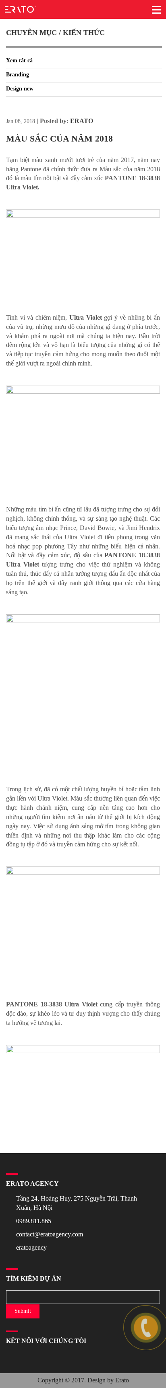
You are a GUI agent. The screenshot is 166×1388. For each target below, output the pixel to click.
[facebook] (7, 1358)
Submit (23, 1311)
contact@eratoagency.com (49, 1234)
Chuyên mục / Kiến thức (55, 33)
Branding (17, 75)
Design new (19, 89)
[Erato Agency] (20, 8)
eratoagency (31, 1247)
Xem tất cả (19, 60)
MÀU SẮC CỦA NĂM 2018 (59, 139)
